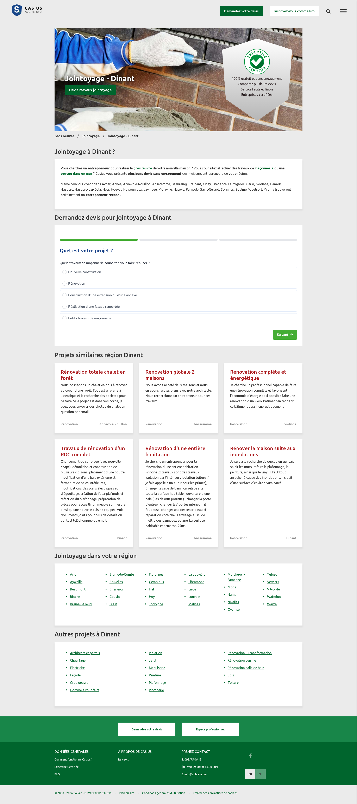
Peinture (155, 675)
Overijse (234, 609)
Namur (233, 594)
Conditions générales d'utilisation (163, 793)
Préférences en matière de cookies (215, 793)
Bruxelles (116, 582)
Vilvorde (273, 589)
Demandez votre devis (241, 11)
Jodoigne (156, 604)
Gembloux (156, 582)
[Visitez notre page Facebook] (250, 756)
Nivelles (233, 602)
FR (250, 774)
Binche (75, 597)
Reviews (123, 759)
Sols (231, 675)
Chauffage (78, 660)
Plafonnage (157, 682)
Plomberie (156, 690)
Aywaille (76, 582)
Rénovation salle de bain (246, 668)
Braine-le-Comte (121, 574)
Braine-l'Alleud (81, 604)
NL (260, 774)
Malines (194, 604)
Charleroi (116, 589)
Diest (113, 604)
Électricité (77, 668)
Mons (232, 587)
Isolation (155, 653)
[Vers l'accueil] (26, 15)
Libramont (196, 582)
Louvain (194, 597)
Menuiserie (157, 668)
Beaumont (78, 589)
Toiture (233, 682)
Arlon (74, 574)
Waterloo (274, 597)
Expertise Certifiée (67, 767)
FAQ (57, 774)
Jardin (153, 660)
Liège (192, 589)
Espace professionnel (210, 729)
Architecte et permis (85, 653)
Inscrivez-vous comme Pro (294, 11)
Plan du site (126, 793)
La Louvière (196, 574)
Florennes (156, 574)
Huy (152, 597)
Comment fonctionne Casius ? (74, 759)
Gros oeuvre (79, 682)
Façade (75, 675)
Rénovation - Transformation (250, 653)
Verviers (273, 582)
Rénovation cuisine (242, 660)
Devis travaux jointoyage (90, 90)
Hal (151, 589)
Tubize (272, 574)
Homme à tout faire (84, 690)
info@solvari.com (195, 774)
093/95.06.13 (193, 759)
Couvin (114, 597)
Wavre (272, 604)
